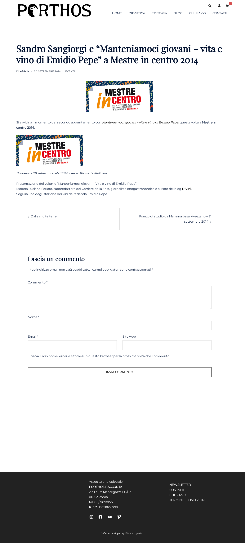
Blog (178, 13)
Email (33, 336)
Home (117, 13)
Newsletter (180, 485)
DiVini (186, 189)
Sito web (129, 336)
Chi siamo (197, 13)
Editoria (159, 13)
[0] (227, 5)
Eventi (70, 71)
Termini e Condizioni (187, 500)
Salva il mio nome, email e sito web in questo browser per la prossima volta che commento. (100, 356)
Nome (33, 317)
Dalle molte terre (44, 216)
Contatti (219, 13)
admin (24, 71)
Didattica (137, 13)
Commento (37, 282)
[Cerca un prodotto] (210, 5)
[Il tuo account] (219, 5)
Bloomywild (134, 533)
